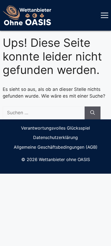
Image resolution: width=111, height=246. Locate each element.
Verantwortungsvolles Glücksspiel (55, 128)
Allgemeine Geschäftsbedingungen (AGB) (56, 147)
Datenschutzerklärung (55, 137)
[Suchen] (92, 112)
